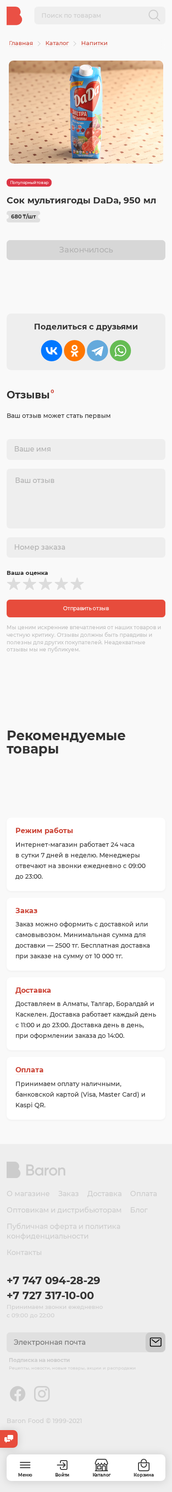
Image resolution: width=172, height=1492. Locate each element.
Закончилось (86, 250)
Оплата (29, 1070)
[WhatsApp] (120, 350)
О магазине (28, 1194)
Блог (139, 1210)
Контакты (24, 1252)
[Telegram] (97, 350)
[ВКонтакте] (51, 350)
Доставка (33, 990)
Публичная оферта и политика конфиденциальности (63, 1231)
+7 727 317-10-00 (50, 1295)
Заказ (26, 911)
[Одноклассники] (74, 350)
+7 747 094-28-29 (53, 1280)
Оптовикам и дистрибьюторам (64, 1210)
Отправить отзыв (86, 608)
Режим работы (44, 830)
